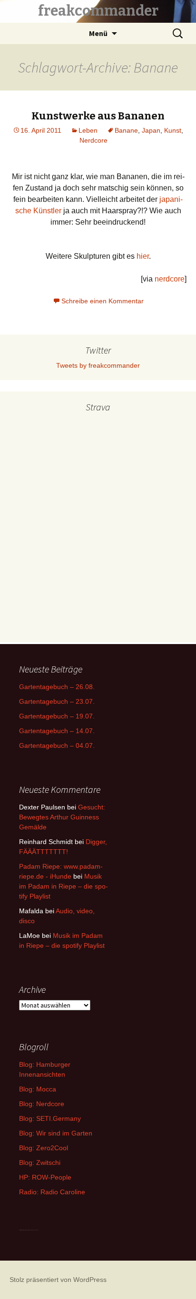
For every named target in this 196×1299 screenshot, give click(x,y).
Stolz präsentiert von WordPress (58, 1279)
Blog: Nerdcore (41, 1104)
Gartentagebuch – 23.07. (57, 701)
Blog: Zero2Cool (43, 1148)
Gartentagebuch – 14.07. (57, 731)
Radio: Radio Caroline (52, 1192)
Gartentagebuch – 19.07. (57, 716)
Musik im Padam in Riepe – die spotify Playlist (63, 886)
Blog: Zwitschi (39, 1162)
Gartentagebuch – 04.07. (57, 745)
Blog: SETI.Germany (50, 1118)
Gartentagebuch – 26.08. (57, 686)
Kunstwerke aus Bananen (98, 115)
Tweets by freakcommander (98, 365)
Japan (151, 130)
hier (143, 256)
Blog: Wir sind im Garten (55, 1133)
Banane (126, 130)
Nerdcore (93, 140)
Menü (98, 33)
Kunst (172, 130)
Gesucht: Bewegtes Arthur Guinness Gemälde (62, 817)
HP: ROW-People (45, 1177)
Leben (88, 130)
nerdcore (170, 279)
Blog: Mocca (37, 1089)
